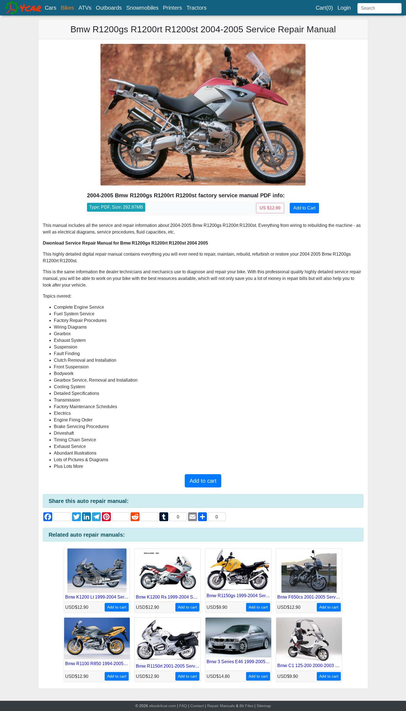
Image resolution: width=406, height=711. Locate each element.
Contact (197, 706)
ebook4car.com (162, 706)
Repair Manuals (221, 706)
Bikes (67, 8)
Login (344, 8)
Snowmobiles (142, 8)
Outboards (109, 8)
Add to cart (203, 481)
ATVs (84, 8)
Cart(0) (324, 8)
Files (249, 706)
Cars (50, 8)
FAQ (183, 706)
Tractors (196, 8)
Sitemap (264, 706)
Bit (241, 706)
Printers (172, 8)
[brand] (23, 7)
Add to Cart (304, 208)
